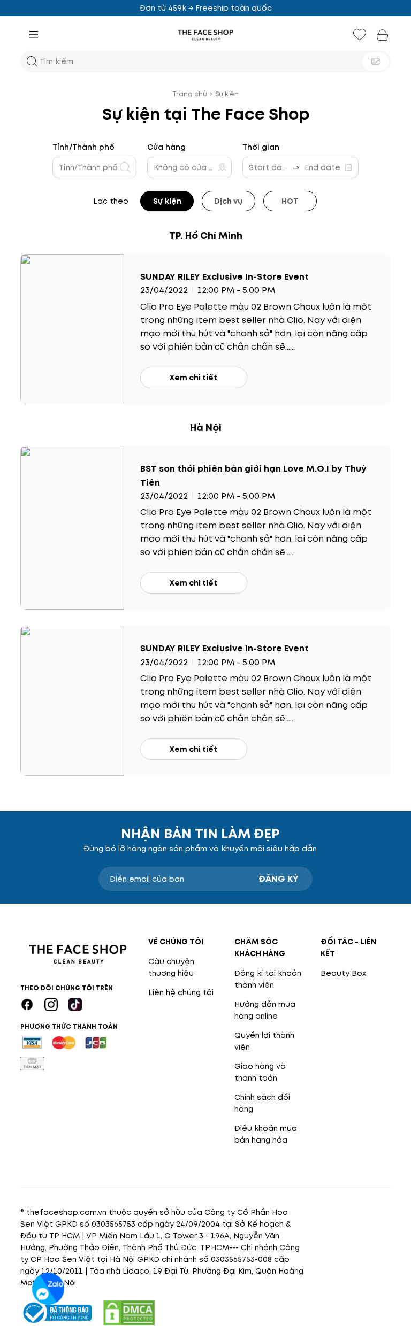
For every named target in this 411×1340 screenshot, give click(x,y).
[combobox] (91, 167)
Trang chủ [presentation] (189, 93)
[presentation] (205, 35)
